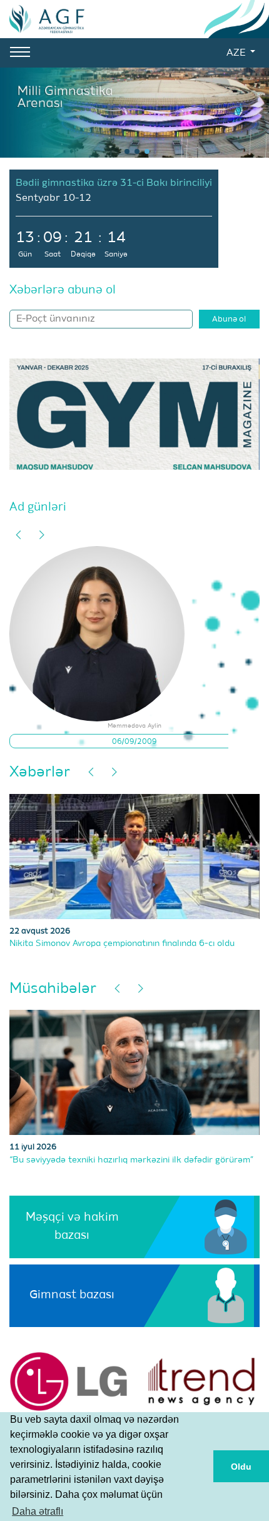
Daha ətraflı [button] (37, 1511)
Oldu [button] (241, 1467)
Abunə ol (229, 319)
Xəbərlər (39, 772)
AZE (237, 53)
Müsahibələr (52, 988)
